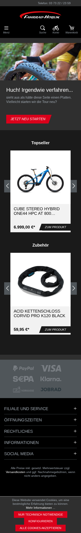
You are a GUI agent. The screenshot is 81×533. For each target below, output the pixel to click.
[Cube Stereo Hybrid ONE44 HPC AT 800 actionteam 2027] (40, 179)
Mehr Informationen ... (40, 507)
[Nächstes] (74, 186)
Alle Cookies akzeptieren (40, 528)
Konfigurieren (40, 521)
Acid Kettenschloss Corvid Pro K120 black (39, 313)
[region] (40, 186)
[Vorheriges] (7, 186)
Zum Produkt (55, 227)
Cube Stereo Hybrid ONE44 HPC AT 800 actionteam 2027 (37, 211)
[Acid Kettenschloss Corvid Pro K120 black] (40, 282)
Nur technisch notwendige (40, 514)
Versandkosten (15, 472)
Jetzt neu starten (28, 119)
